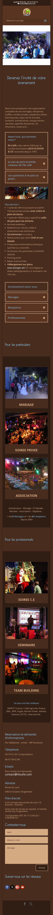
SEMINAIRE (26, 645)
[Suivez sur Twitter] (12, 887)
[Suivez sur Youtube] (22, 887)
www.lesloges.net (16, 267)
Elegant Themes (24, 908)
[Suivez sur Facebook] (7, 887)
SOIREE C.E (26, 599)
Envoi (42, 867)
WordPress (26, 911)
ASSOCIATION (26, 495)
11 (37, 197)
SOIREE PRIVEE (26, 450)
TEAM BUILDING (26, 690)
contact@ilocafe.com (18, 774)
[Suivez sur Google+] (17, 887)
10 (35, 197)
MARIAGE (26, 404)
